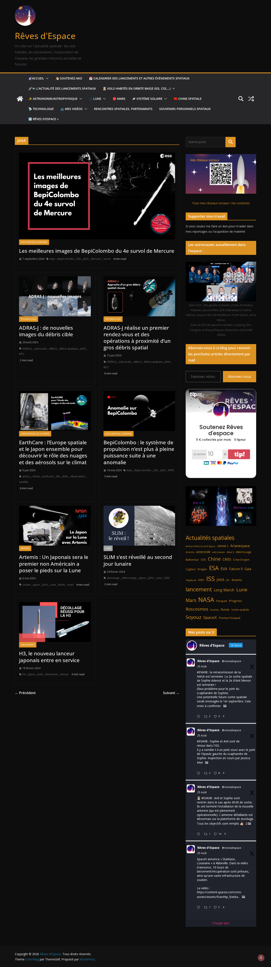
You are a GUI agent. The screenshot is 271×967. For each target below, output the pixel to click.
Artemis (25, 548)
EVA (224, 568)
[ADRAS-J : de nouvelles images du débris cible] (55, 296)
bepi (52, 259)
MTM (171, 470)
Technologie (28, 319)
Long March (224, 589)
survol (107, 259)
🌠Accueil (36, 78)
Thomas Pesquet (229, 618)
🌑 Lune (95, 99)
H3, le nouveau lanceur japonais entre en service (49, 656)
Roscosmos (197, 609)
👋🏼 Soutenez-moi (68, 78)
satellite (23, 482)
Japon (36, 584)
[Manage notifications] (261, 957)
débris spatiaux (68, 348)
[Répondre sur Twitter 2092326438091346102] (199, 834)
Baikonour (192, 559)
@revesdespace (231, 661)
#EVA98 (202, 672)
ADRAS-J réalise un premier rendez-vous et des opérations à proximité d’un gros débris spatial (137, 337)
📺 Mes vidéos (72, 109)
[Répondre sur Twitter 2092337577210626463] (199, 773)
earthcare (48, 476)
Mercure (96, 259)
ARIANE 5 (222, 546)
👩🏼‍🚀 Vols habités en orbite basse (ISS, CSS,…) (136, 88)
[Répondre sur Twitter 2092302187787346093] (199, 907)
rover (70, 584)
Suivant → (171, 693)
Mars (191, 600)
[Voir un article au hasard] (251, 99)
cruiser (26, 584)
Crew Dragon (241, 559)
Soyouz (193, 617)
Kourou (237, 580)
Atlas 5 (230, 552)
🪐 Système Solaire (147, 99)
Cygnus (191, 569)
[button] (46, 78)
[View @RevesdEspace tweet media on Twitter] (224, 706)
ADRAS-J (27, 348)
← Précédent (25, 693)
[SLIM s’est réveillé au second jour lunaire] (139, 526)
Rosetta (214, 609)
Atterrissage (129, 578)
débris (53, 348)
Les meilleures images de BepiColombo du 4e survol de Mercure (96, 250)
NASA (61, 584)
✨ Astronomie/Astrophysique (52, 99)
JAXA (86, 259)
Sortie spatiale (240, 609)
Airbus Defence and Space (200, 546)
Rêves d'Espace (45, 36)
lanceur (64, 674)
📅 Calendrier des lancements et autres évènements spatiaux (139, 78)
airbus (26, 476)
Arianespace (240, 545)
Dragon (202, 569)
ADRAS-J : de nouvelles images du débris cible (46, 331)
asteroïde (203, 552)
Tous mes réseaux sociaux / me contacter (221, 203)
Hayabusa (191, 580)
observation (77, 476)
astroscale (40, 348)
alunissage (113, 578)
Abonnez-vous (239, 376)
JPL (228, 580)
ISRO (201, 580)
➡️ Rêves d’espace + (43, 119)
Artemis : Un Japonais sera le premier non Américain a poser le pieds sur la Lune (53, 563)
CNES (227, 559)
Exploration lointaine (34, 242)
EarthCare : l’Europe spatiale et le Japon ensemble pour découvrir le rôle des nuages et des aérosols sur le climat (53, 452)
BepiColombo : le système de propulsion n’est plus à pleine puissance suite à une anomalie (139, 452)
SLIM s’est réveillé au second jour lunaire (138, 560)
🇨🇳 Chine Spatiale (188, 99)
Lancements (28, 644)
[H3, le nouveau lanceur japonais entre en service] (55, 622)
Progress (235, 601)
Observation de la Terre (35, 433)
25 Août (202, 666)
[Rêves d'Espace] (20, 99)
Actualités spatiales (210, 538)
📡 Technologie (41, 109)
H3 (24, 674)
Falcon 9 (236, 568)
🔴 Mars (119, 99)
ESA (79, 259)
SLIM (166, 578)
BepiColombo (65, 259)
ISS (210, 578)
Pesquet (221, 601)
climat (36, 476)
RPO (21, 354)
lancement (51, 674)
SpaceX (210, 617)
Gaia (248, 569)
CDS (203, 559)
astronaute (218, 552)
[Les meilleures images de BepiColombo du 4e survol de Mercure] (97, 196)
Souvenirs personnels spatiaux (185, 109)
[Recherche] (230, 142)
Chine (214, 559)
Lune (53, 584)
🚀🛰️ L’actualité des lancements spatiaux (62, 88)
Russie (225, 609)
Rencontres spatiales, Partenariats (123, 109)
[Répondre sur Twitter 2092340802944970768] (199, 717)
